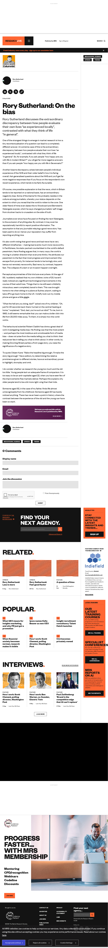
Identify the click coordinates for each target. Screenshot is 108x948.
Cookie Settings (66, 942)
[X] (10, 93)
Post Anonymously (52, 493)
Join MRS (9, 896)
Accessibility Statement (61, 912)
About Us (42, 915)
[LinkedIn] (5, 93)
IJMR (58, 917)
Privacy (59, 908)
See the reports (94, 693)
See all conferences (94, 660)
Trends (36, 442)
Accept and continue (13, 942)
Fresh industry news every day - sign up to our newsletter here (28, 50)
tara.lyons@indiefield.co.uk (94, 575)
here (4, 935)
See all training (94, 633)
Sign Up (94, 534)
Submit (40, 503)
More (70, 665)
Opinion (27, 442)
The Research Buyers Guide (8, 517)
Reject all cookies (39, 942)
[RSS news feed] (15, 93)
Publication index (44, 924)
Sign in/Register (63, 41)
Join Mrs (42, 919)
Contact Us (43, 908)
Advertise (43, 911)
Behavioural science (12, 442)
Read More (57, 416)
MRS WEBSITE (61, 921)
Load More (40, 714)
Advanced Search (55, 534)
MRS (55, 41)
